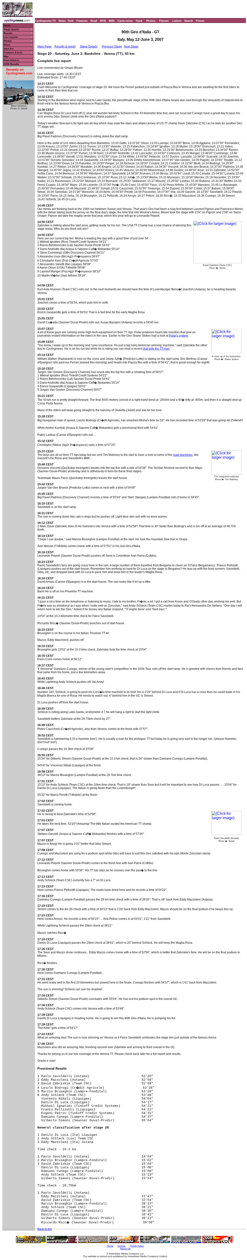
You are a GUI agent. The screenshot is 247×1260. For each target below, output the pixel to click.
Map (6, 56)
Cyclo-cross (125, 20)
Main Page (44, 46)
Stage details (11, 29)
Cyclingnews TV (45, 20)
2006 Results (11, 64)
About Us (125, 1248)
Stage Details (88, 46)
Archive (121, 1246)
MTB (103, 20)
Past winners (11, 60)
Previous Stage (112, 46)
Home (7, 25)
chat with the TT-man (156, 348)
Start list (9, 48)
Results (8, 33)
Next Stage (131, 46)
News (62, 20)
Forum (200, 20)
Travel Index (137, 1246)
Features (82, 20)
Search (188, 20)
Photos (150, 20)
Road (93, 20)
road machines (182, 455)
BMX (112, 20)
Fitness (164, 20)
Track (139, 20)
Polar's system (178, 335)
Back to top (44, 1229)
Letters (176, 20)
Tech (71, 20)
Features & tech (13, 52)
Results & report (65, 46)
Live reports (11, 37)
